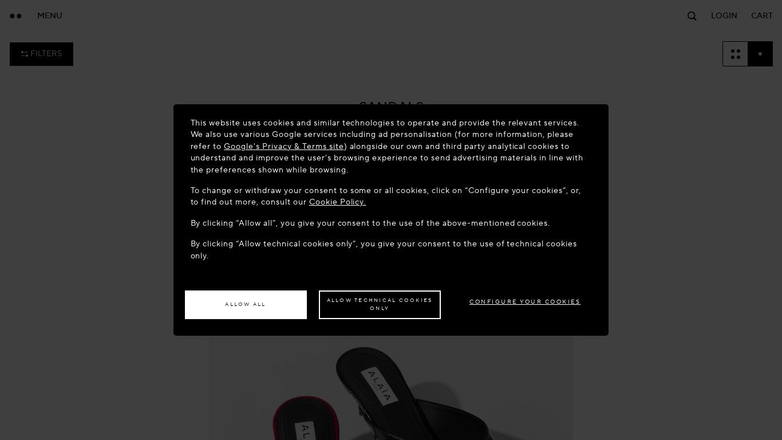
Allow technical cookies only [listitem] (380, 304)
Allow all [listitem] (245, 304)
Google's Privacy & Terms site (283, 146)
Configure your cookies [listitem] (524, 301)
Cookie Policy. (337, 202)
